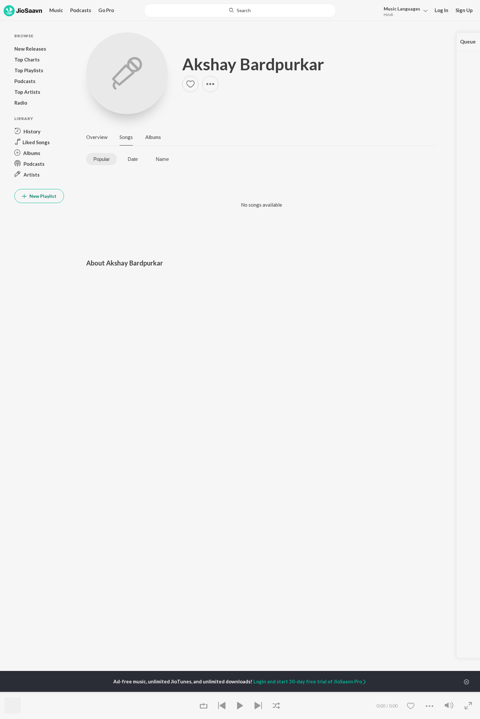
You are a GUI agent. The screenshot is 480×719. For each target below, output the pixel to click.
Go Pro (106, 10)
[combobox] (240, 10)
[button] (403, 11)
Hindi (388, 14)
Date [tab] (133, 159)
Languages (402, 8)
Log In (441, 10)
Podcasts (80, 10)
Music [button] (56, 10)
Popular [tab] (101, 159)
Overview (96, 137)
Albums (153, 137)
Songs (126, 137)
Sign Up (464, 10)
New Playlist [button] (42, 196)
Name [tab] (162, 159)
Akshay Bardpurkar (253, 64)
